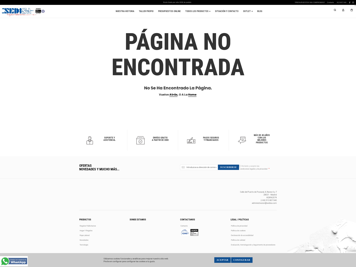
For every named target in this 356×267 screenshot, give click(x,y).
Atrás (173, 95)
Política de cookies (238, 231)
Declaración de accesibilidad (242, 235)
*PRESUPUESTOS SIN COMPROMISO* (310, 2)
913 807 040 (341, 2)
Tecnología (84, 245)
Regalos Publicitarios (88, 226)
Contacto (330, 2)
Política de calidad (238, 240)
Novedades (84, 240)
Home (192, 95)
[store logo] (23, 11)
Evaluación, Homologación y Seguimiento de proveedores (253, 245)
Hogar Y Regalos (86, 231)
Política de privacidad (239, 226)
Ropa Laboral (85, 235)
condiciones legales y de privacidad (253, 169)
